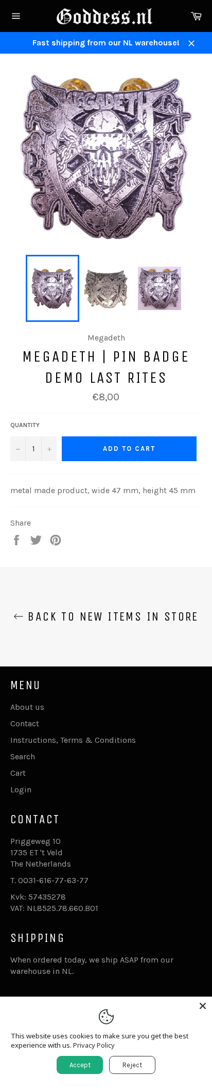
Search (22, 756)
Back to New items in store (111, 616)
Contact (24, 723)
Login (20, 789)
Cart (18, 773)
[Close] (203, 1006)
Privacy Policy (94, 1045)
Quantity (25, 425)
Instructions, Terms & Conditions (73, 740)
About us (27, 707)
